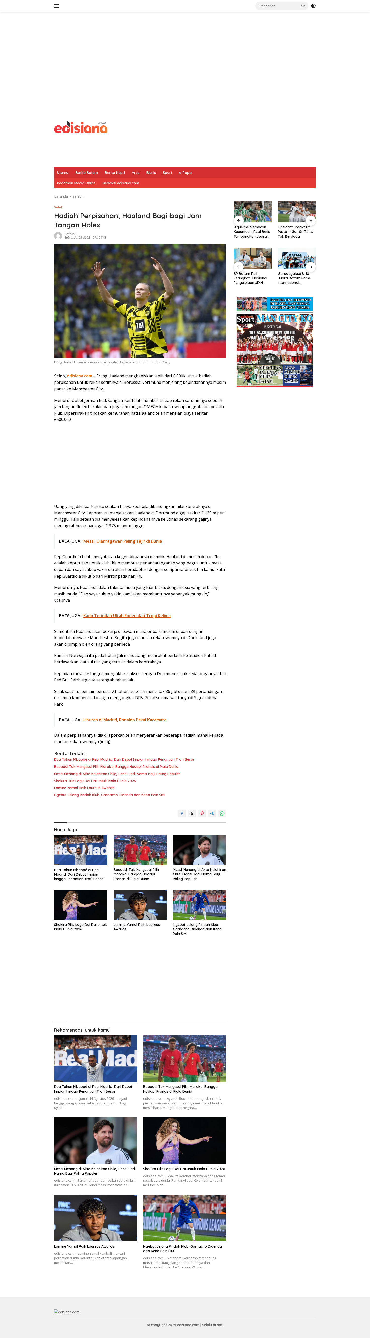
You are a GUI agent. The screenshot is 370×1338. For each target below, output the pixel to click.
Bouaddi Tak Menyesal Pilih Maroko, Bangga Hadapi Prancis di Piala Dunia (116, 766)
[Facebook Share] (182, 813)
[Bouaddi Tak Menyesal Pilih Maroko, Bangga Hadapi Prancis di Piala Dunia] (140, 850)
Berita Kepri (115, 172)
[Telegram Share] (212, 813)
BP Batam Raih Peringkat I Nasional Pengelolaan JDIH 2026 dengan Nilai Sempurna (250, 278)
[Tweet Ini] (192, 813)
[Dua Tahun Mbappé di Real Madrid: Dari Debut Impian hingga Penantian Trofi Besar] (80, 850)
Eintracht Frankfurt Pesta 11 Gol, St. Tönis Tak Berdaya (295, 231)
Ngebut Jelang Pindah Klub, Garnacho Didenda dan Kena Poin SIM (109, 795)
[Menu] (57, 6)
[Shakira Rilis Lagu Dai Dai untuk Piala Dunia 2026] (80, 905)
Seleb (58, 207)
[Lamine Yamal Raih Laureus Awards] (140, 905)
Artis (135, 172)
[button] (303, 6)
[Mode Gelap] (313, 6)
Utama (62, 172)
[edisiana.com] (80, 126)
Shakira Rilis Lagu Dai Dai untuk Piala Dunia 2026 (95, 781)
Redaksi (70, 234)
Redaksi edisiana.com (121, 183)
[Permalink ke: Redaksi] (58, 235)
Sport (167, 172)
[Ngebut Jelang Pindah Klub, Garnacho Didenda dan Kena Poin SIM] (199, 905)
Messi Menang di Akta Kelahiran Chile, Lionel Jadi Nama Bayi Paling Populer (117, 774)
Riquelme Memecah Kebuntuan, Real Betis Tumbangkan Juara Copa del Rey (252, 232)
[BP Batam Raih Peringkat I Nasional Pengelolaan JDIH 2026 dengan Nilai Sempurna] (253, 258)
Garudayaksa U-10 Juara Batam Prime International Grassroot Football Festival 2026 (294, 278)
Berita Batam (87, 172)
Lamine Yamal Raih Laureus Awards (84, 788)
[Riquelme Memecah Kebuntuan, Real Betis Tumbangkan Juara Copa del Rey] (253, 211)
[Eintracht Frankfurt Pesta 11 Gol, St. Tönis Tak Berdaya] (297, 211)
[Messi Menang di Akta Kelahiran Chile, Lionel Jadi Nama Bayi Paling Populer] (199, 850)
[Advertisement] (185, 52)
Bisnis (151, 172)
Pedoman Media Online (76, 183)
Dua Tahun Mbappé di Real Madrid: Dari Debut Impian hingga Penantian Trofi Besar (124, 759)
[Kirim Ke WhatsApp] (222, 813)
